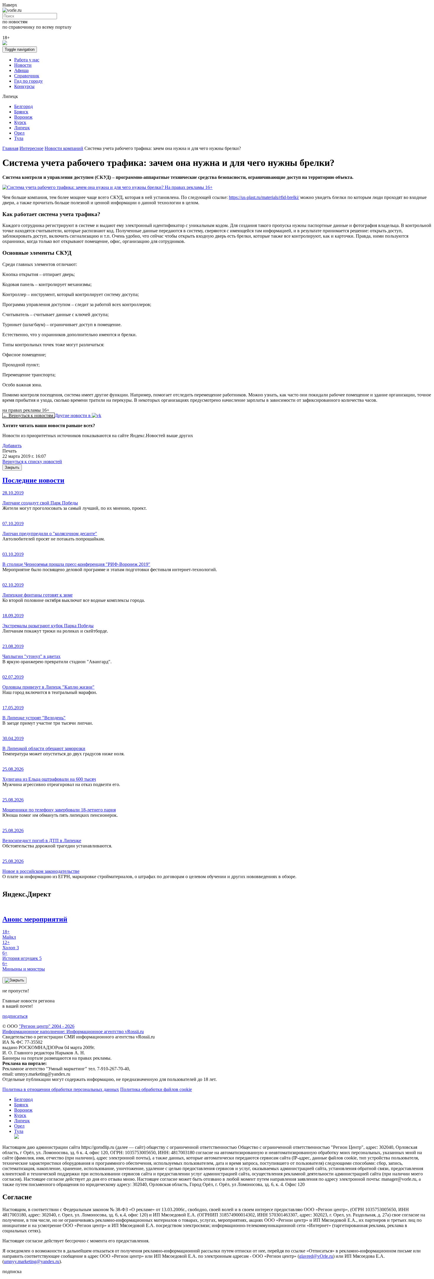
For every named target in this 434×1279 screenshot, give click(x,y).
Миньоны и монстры (23, 966)
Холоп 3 (10, 945)
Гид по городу (28, 81)
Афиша (21, 70)
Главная (10, 148)
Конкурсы (24, 86)
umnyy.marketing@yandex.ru (31, 1261)
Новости (23, 65)
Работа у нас (26, 59)
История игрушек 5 (22, 955)
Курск (20, 122)
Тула (18, 138)
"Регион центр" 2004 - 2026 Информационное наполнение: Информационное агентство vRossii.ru (73, 1029)
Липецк (22, 127)
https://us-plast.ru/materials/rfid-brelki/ (264, 197)
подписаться (14, 1016)
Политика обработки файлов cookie (156, 1089)
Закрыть (12, 467)
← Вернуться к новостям (28, 415)
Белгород (23, 106)
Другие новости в (73, 415)
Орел (19, 132)
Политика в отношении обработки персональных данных (60, 1089)
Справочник (26, 75)
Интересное (31, 148)
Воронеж (23, 117)
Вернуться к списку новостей (32, 461)
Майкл (9, 934)
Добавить (12, 445)
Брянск (21, 111)
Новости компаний (64, 148)
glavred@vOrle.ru (316, 1256)
